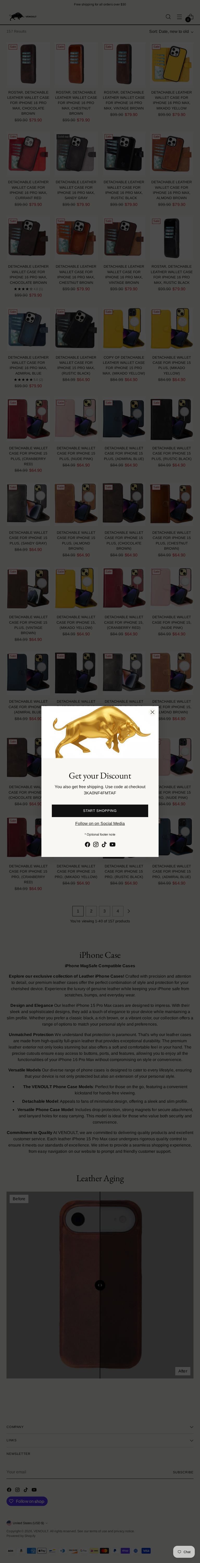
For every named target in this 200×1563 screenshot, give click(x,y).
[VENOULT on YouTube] (112, 845)
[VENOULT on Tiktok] (104, 845)
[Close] (152, 712)
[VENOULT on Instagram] (96, 845)
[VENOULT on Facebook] (87, 845)
